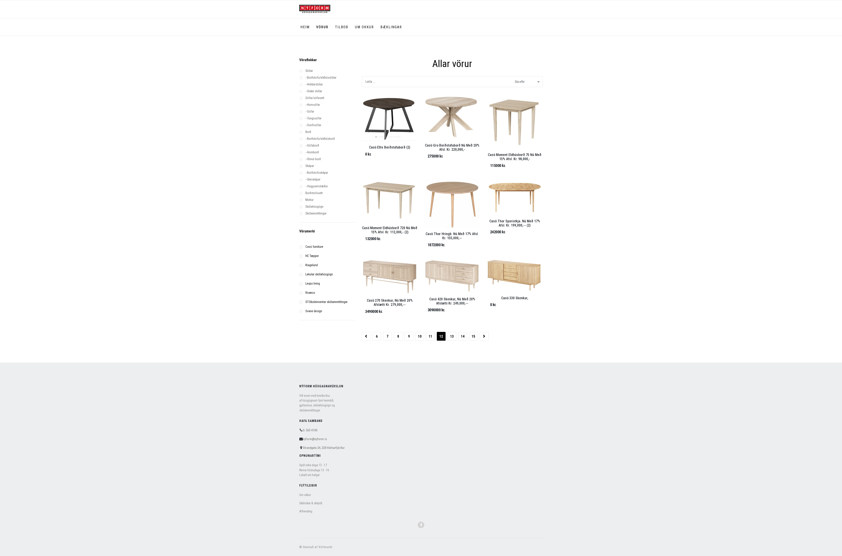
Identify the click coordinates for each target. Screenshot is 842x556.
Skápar (309, 166)
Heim (305, 27)
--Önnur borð (313, 159)
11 (430, 336)
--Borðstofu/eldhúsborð (320, 138)
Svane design (313, 311)
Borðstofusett (314, 193)
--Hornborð (312, 152)
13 (452, 336)
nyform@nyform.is (315, 439)
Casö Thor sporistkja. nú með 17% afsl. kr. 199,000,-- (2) (514, 223)
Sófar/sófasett (314, 98)
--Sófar (309, 111)
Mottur (309, 200)
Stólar (309, 71)
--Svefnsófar (313, 125)
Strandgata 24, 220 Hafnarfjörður (324, 448)
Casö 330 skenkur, (514, 298)
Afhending (305, 511)
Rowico (310, 292)
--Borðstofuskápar (316, 172)
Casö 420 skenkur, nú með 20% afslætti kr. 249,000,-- (452, 301)
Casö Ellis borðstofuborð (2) (389, 147)
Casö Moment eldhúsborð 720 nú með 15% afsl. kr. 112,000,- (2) (389, 230)
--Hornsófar (312, 104)
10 (419, 336)
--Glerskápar (312, 179)
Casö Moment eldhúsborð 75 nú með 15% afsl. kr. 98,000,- (514, 157)
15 (473, 336)
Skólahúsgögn (314, 206)
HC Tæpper (312, 256)
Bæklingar (391, 27)
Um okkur (364, 27)
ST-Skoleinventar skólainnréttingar (326, 302)
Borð (308, 132)
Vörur (322, 27)
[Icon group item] (421, 525)
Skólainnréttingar (315, 213)
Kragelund (311, 265)
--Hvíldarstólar (314, 84)
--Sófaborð (312, 145)
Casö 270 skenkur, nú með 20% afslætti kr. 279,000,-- (390, 302)
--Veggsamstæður (316, 186)
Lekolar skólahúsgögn (319, 274)
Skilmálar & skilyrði (310, 503)
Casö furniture (314, 246)
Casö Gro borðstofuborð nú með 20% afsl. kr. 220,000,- (452, 147)
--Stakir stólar (313, 91)
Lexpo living (312, 283)
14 (462, 336)
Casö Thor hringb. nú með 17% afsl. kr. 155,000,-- (452, 236)
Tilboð (341, 27)
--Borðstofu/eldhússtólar (320, 77)
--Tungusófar (313, 118)
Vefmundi (325, 547)
